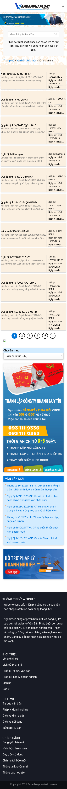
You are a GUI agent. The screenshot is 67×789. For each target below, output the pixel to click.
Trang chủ (8, 60)
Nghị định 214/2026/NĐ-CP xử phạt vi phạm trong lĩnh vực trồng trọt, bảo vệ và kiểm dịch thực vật (32, 509)
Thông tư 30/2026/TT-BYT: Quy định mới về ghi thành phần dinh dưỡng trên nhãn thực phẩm (33, 487)
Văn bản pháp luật (26, 60)
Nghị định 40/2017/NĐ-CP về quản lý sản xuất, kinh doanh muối (33, 529)
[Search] (63, 6)
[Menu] (5, 6)
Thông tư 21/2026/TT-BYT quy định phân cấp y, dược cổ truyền (33, 519)
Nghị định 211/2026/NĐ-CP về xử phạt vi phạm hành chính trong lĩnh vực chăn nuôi (33, 498)
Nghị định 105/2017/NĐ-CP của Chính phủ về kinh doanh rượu (32, 540)
